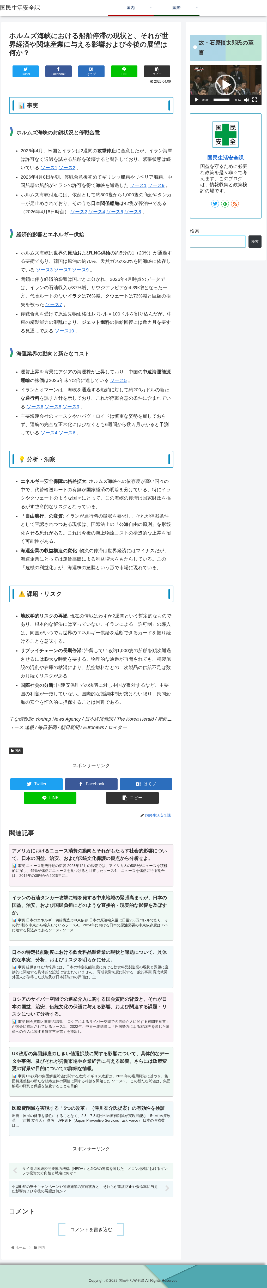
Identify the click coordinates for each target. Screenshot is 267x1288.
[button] (225, 85)
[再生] (196, 99)
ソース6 (114, 211)
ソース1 (49, 167)
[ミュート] (246, 99)
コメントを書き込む (91, 1229)
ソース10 (64, 330)
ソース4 (96, 211)
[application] (225, 85)
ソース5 (118, 380)
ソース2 (67, 167)
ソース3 (44, 269)
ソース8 (132, 211)
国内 (18, 750)
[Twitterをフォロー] (215, 204)
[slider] (221, 100)
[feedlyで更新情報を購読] (225, 204)
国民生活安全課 (225, 158)
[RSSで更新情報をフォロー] (235, 204)
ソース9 (156, 185)
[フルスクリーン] (254, 99)
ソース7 (62, 269)
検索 (194, 231)
